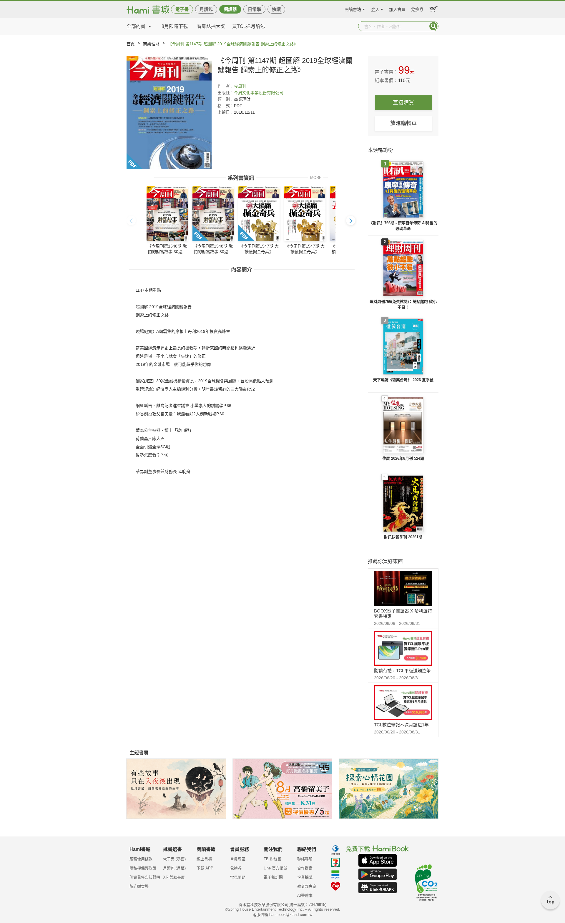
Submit (433, 26)
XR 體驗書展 (174, 877)
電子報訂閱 (273, 877)
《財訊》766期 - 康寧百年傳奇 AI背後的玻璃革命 (403, 226)
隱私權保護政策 (142, 868)
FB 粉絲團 (272, 859)
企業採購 (305, 877)
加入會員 (397, 8)
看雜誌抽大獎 (211, 26)
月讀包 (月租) (174, 868)
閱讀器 (230, 9)
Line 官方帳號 (275, 868)
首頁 (131, 43)
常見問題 (237, 877)
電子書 (182, 9)
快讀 (276, 9)
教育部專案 (306, 886)
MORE (316, 177)
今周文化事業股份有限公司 (258, 92)
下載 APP (205, 868)
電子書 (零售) (174, 859)
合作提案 (305, 868)
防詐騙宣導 (139, 886)
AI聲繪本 (305, 895)
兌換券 (417, 8)
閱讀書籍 (353, 8)
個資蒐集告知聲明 (144, 877)
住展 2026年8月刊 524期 (403, 458)
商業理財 (151, 43)
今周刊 (240, 86)
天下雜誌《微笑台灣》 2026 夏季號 (403, 380)
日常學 (254, 9)
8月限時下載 (175, 26)
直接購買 (403, 103)
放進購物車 (403, 123)
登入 (375, 8)
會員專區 (237, 859)
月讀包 (206, 9)
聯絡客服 (305, 859)
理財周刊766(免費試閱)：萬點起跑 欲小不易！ (403, 304)
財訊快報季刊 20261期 (403, 537)
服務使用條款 (140, 859)
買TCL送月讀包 (248, 26)
